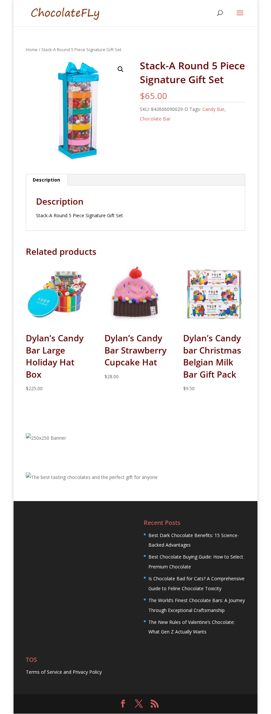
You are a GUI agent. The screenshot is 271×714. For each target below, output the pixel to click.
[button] (121, 69)
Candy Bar (213, 109)
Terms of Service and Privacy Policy (64, 672)
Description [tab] (46, 180)
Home (32, 49)
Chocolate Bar (155, 119)
